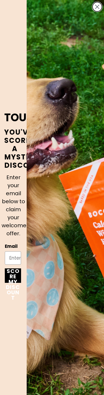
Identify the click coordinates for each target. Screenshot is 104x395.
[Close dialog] (97, 6)
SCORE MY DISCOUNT (13, 275)
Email (11, 246)
